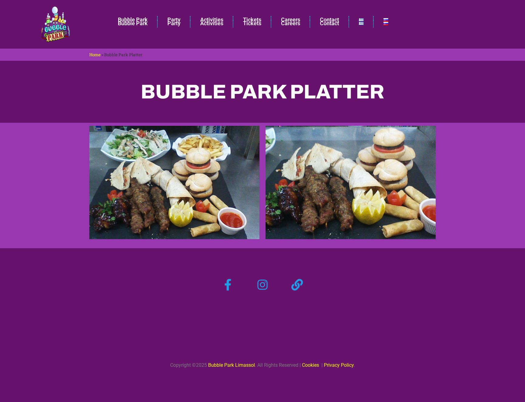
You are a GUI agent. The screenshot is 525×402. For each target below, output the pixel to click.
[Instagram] (262, 284)
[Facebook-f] (228, 284)
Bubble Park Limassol (231, 365)
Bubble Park (133, 23)
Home (95, 54)
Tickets (252, 23)
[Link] (297, 284)
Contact (329, 23)
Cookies (310, 365)
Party (173, 23)
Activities (211, 23)
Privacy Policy (338, 365)
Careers (290, 23)
